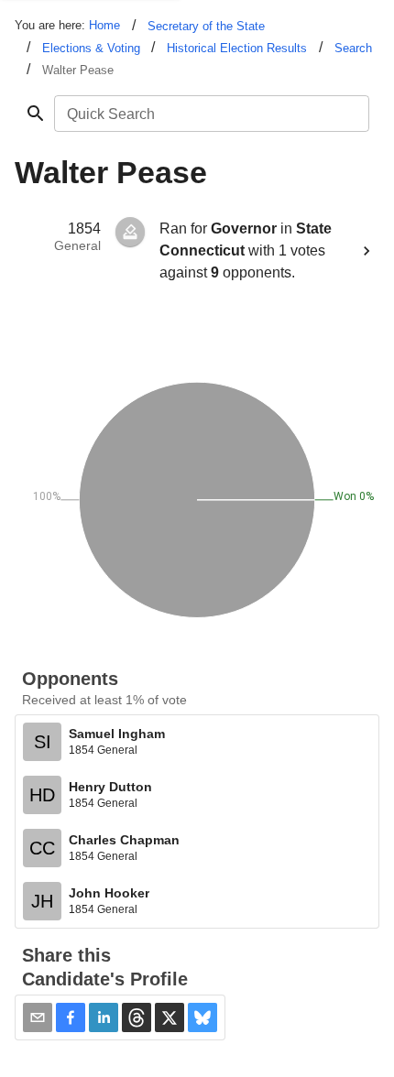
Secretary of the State (206, 26)
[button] (70, 1017)
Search (353, 48)
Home (104, 25)
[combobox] (210, 113)
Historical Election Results (237, 48)
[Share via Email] (37, 1017)
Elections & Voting (91, 48)
